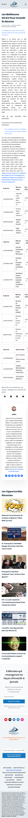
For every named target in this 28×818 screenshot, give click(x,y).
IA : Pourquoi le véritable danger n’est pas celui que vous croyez (12, 546)
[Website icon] (12, 476)
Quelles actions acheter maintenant (14, 772)
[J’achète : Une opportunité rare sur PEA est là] (14, 618)
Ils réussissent (19, 777)
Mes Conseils (7, 768)
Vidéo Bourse (8, 777)
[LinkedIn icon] (9, 476)
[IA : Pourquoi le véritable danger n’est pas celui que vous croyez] (14, 534)
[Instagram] (22, 719)
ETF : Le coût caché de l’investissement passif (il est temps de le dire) (13, 602)
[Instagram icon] (19, 476)
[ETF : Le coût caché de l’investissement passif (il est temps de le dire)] (14, 590)
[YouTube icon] (22, 476)
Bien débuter (19, 775)
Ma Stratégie (10, 780)
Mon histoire (9, 775)
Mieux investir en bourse (9, 26)
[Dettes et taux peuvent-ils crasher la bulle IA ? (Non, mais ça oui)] (14, 506)
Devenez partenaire (14, 787)
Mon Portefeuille (19, 768)
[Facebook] (5, 396)
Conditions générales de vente (14, 782)
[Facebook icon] (6, 476)
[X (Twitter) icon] (15, 476)
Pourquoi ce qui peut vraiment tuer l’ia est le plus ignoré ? (13, 574)
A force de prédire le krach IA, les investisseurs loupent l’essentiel (14, 656)
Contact (19, 780)
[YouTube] (5, 719)
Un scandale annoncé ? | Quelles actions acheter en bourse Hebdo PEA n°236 (15, 131)
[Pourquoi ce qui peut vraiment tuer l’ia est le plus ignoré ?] (14, 562)
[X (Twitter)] (11, 396)
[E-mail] (23, 396)
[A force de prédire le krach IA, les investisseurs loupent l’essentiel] (14, 644)
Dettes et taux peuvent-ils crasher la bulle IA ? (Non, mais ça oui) (12, 518)
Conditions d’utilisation (14, 784)
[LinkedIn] (17, 396)
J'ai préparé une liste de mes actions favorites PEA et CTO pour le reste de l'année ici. (13, 33)
